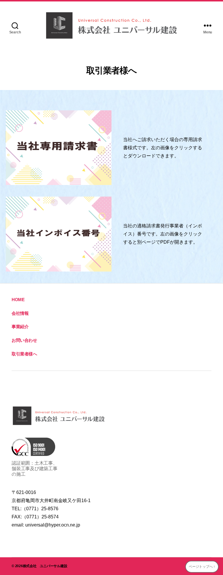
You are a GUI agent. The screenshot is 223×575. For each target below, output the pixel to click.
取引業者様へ (24, 353)
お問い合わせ (24, 340)
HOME (18, 299)
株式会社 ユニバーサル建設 (45, 566)
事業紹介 (20, 326)
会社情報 (20, 313)
